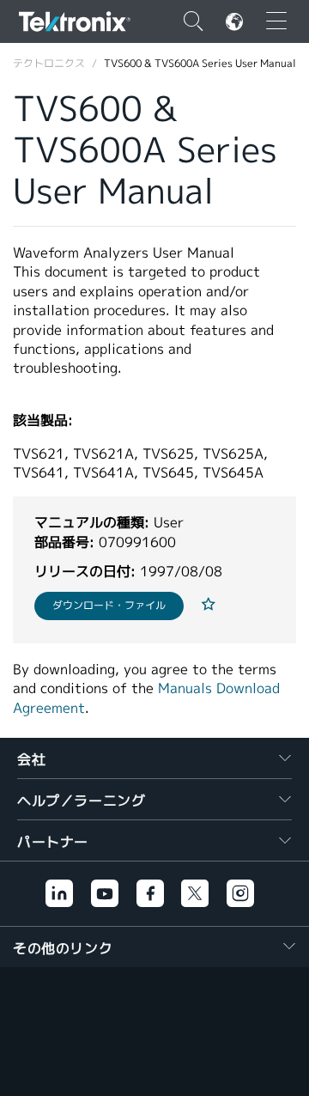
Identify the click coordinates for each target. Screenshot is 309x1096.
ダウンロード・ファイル (109, 605)
